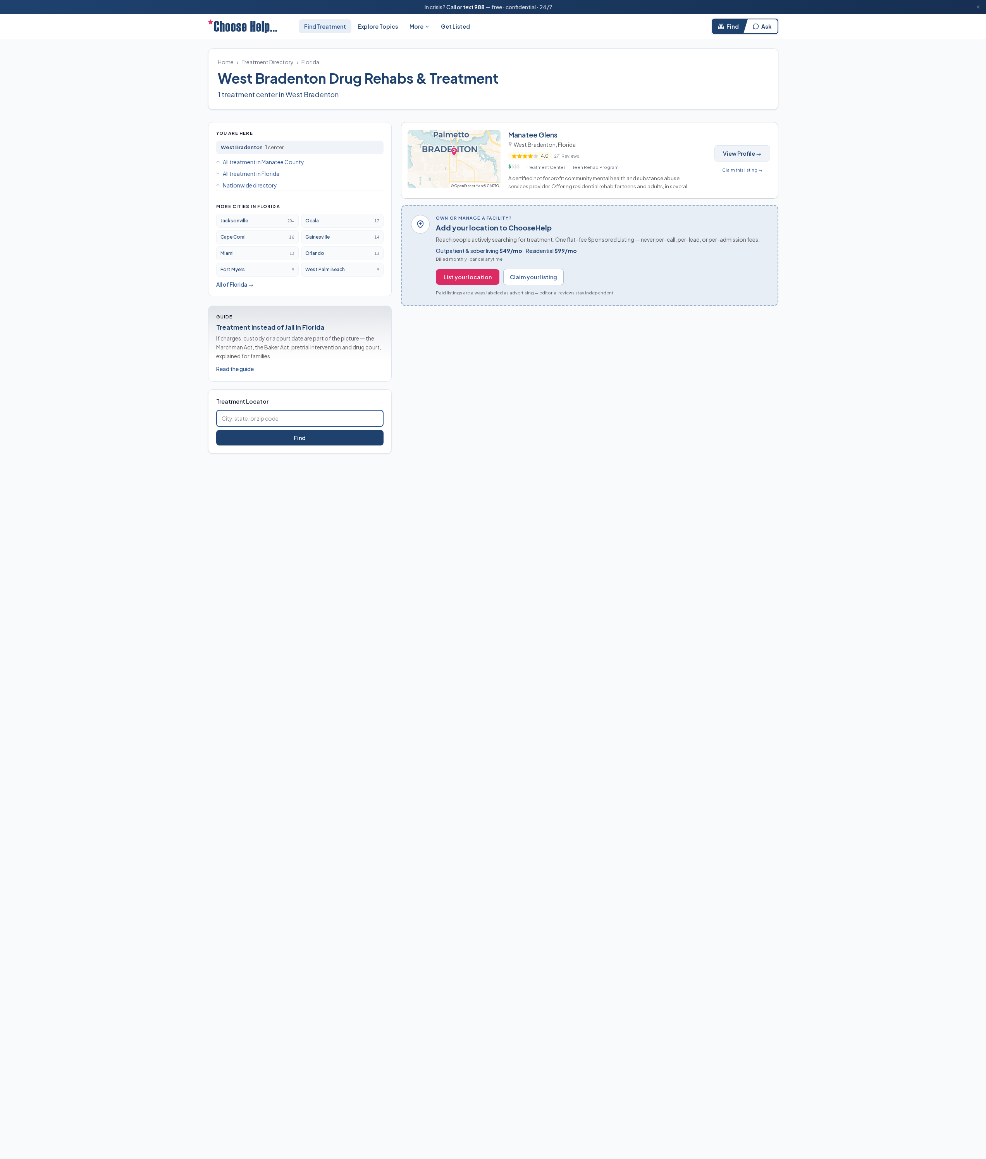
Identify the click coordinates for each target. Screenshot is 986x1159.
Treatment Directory (267, 61)
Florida (310, 61)
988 (479, 6)
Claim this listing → (742, 169)
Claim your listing (533, 276)
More (416, 26)
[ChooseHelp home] (242, 26)
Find (732, 26)
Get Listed (455, 26)
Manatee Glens (533, 134)
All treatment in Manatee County (263, 161)
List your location (468, 276)
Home (226, 61)
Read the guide (235, 368)
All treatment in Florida (251, 173)
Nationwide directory (250, 185)
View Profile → (742, 153)
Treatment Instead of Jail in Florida (270, 327)
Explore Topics (378, 26)
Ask (766, 26)
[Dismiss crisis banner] (978, 7)
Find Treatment (325, 26)
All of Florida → (234, 284)
